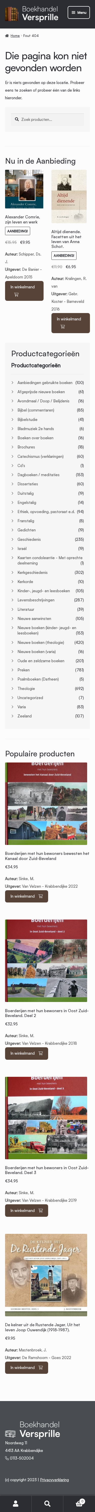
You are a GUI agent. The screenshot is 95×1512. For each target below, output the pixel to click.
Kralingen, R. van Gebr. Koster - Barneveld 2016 (70, 270)
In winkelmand (22, 287)
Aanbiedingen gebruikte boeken (44, 382)
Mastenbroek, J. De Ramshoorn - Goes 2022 (42, 1341)
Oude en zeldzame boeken (40, 660)
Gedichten (26, 530)
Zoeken (47, 1504)
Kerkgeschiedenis (32, 572)
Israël (22, 548)
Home (15, 36)
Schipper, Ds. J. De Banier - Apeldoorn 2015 (24, 247)
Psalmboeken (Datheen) (38, 679)
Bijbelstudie (27, 419)
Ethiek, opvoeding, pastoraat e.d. (46, 511)
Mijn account (16, 1504)
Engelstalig (26, 502)
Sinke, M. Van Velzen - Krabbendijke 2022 (47, 869)
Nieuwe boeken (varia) (36, 651)
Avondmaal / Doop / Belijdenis (43, 401)
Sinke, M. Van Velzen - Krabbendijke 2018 (47, 1027)
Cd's (21, 465)
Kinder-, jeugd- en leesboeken (43, 590)
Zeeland (24, 716)
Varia (21, 706)
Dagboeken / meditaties (38, 474)
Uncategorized (30, 697)
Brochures (26, 447)
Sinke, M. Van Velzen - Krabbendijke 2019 (47, 1184)
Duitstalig (25, 493)
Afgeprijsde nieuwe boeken (41, 391)
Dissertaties (27, 484)
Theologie (26, 688)
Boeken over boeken (35, 437)
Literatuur (25, 609)
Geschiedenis (29, 539)
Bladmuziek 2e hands (35, 428)
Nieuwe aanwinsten (34, 618)
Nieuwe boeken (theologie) (40, 642)
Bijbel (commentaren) (35, 410)
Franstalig (25, 520)
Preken (23, 670)
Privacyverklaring (54, 1479)
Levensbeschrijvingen (35, 600)
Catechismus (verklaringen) (40, 456)
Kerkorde (25, 581)
